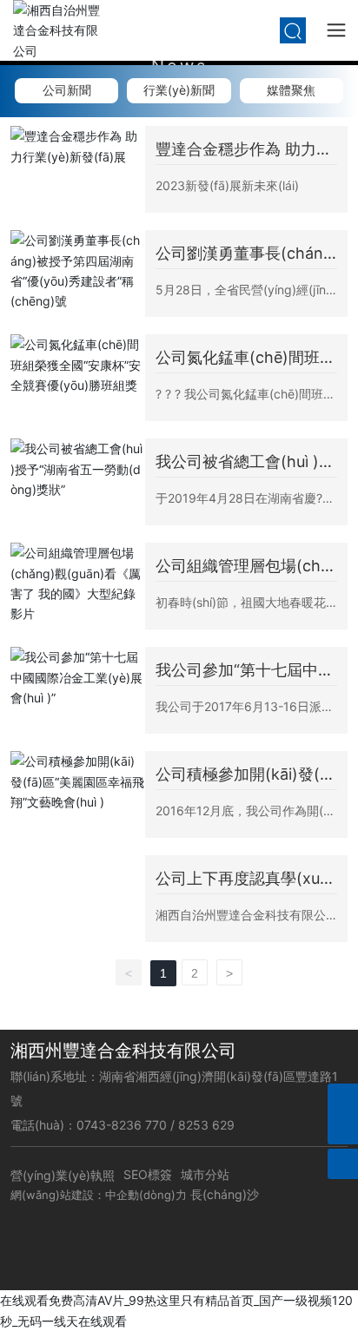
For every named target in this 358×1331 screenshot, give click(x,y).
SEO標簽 (147, 1174)
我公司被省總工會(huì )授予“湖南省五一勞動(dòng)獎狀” (246, 462)
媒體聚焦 (291, 89)
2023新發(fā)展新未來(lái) (227, 185)
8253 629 (208, 1124)
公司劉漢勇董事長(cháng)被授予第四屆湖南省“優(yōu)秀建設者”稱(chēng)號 (246, 254)
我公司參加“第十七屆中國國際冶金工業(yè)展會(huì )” (245, 671)
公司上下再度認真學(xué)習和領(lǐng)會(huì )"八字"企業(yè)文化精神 (245, 879)
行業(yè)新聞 (179, 89)
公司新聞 (67, 89)
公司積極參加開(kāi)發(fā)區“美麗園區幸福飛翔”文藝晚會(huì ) (241, 775)
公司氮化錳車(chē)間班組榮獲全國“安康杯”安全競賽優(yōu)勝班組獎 (245, 358)
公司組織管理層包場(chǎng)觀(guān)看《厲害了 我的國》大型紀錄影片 (242, 567)
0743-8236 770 (123, 1124)
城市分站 (205, 1174)
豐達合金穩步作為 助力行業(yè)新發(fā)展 (244, 150)
